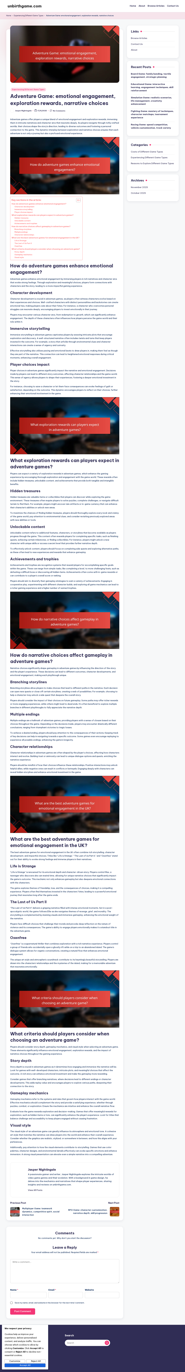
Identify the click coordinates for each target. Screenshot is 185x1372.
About (134, 49)
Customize (14, 1361)
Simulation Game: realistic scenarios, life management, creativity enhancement (151, 100)
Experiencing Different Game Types (28, 15)
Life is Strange (20, 241)
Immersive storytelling (23, 209)
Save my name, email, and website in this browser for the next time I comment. (49, 1303)
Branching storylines (22, 229)
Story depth (19, 252)
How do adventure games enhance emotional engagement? (39, 204)
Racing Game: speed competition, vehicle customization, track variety (151, 126)
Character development (24, 207)
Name (14, 1289)
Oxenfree (18, 246)
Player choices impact (23, 212)
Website (89, 1289)
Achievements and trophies (25, 223)
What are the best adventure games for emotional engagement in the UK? (45, 238)
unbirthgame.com (25, 6)
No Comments (59, 111)
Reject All (36, 1361)
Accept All (25, 1365)
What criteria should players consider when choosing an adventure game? (46, 249)
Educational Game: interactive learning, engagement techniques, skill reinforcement (152, 87)
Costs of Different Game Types (147, 151)
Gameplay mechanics (23, 255)
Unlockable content (22, 221)
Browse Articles (139, 38)
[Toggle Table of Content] (77, 200)
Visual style (19, 257)
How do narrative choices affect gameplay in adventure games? (41, 226)
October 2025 (138, 193)
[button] (35, 1190)
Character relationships (24, 235)
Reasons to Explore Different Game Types (152, 163)
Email (52, 1289)
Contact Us (137, 44)
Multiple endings (21, 232)
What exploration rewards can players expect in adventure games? (42, 215)
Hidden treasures (21, 218)
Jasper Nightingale (42, 1169)
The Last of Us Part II (23, 243)
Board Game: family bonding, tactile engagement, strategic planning (151, 75)
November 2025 (139, 187)
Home (8, 15)
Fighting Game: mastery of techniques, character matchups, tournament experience (152, 114)
